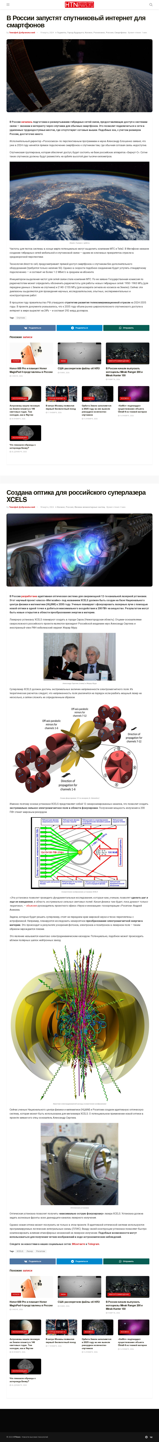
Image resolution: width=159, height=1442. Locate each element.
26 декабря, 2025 (19, 452)
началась (26, 121)
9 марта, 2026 (113, 379)
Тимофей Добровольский (22, 32)
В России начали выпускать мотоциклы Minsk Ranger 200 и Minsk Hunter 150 (124, 371)
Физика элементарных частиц (89, 507)
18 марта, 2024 (47, 507)
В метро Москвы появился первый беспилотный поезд (61, 407)
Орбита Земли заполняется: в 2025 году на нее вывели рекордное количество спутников (97, 410)
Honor (16, 361)
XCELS (20, 1251)
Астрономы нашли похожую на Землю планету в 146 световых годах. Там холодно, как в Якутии (25, 410)
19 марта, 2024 (47, 32)
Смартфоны (120, 32)
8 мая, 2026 (64, 373)
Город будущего (75, 32)
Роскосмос (99, 32)
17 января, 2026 (54, 413)
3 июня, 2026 (17, 376)
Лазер (30, 1251)
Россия (110, 32)
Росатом (40, 1251)
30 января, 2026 (18, 419)
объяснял (31, 905)
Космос (89, 32)
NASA (63, 361)
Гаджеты (61, 32)
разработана (29, 596)
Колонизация (20, 398)
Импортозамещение (119, 361)
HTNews (16, 1437)
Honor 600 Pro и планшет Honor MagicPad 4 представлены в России (31, 369)
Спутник (21, 318)
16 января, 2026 (90, 419)
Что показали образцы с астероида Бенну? (23, 446)
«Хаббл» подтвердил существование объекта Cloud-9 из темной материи (132, 408)
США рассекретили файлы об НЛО (79, 368)
